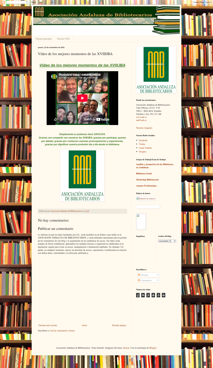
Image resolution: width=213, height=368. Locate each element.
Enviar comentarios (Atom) (62, 330)
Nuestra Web (63, 38)
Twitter (142, 144)
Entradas (144, 274)
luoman (126, 347)
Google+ (143, 151)
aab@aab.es (141, 120)
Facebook (143, 140)
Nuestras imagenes (144, 127)
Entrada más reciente (48, 325)
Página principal (44, 38)
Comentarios (146, 280)
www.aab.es (141, 116)
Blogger (152, 347)
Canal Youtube (145, 147)
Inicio (84, 325)
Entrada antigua (119, 325)
